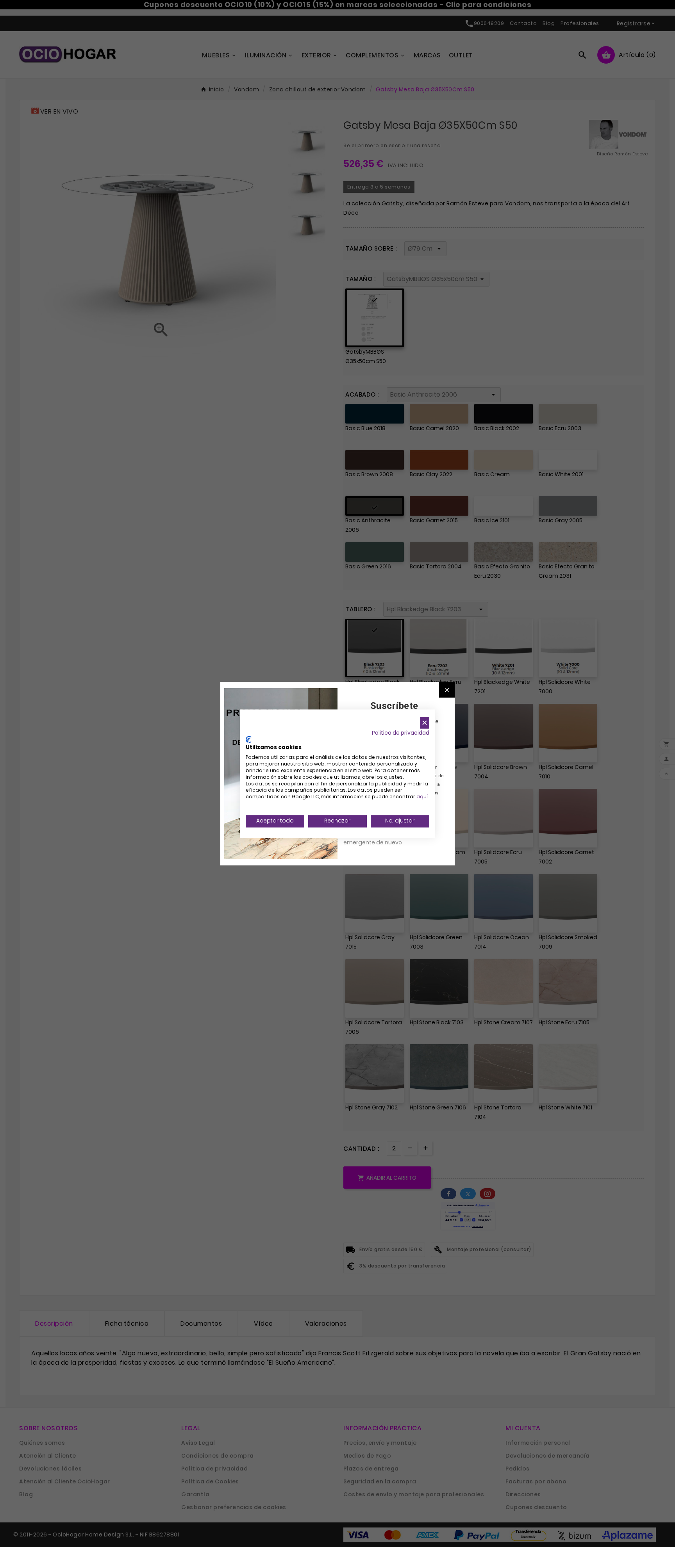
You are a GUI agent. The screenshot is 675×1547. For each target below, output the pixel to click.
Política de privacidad (400, 733)
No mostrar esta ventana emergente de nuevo (378, 838)
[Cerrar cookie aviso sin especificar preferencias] (424, 723)
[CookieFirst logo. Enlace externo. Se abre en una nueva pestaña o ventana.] (249, 739)
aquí (422, 797)
